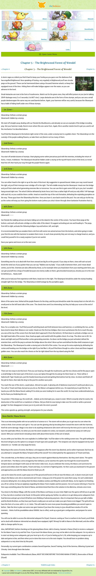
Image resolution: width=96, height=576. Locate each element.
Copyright (6, 571)
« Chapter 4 (5, 69)
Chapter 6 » (90, 69)
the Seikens (18, 571)
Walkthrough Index (48, 565)
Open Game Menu (49, 54)
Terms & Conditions (64, 573)
